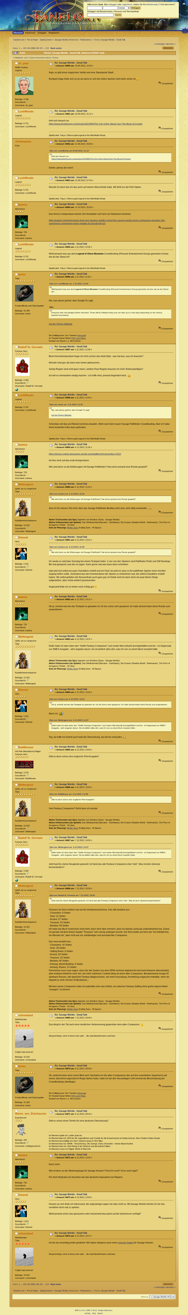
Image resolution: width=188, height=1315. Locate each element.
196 (37, 48)
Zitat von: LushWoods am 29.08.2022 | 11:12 (69, 151)
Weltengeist (25, 484)
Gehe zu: (145, 1297)
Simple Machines (105, 1310)
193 (24, 48)
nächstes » (171, 44)
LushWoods (26, 111)
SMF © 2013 (91, 1310)
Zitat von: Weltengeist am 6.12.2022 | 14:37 (68, 720)
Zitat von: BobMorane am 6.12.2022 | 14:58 (68, 794)
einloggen (113, 4)
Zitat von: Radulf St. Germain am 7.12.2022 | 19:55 (72, 895)
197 (41, 48)
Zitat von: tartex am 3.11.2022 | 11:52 (66, 404)
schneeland (25, 1015)
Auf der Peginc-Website (60, 324)
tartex (22, 274)
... (22, 48)
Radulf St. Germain (30, 347)
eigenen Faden (125, 1242)
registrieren (127, 4)
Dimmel (23, 537)
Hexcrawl (81, 335)
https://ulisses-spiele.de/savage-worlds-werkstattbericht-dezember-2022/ (85, 454)
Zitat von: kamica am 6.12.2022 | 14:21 (67, 699)
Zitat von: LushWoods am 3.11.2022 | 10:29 (68, 284)
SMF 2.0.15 (80, 1310)
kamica (22, 204)
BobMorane (25, 747)
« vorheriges (159, 44)
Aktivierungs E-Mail (155, 4)
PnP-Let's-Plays (78, 338)
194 (28, 48)
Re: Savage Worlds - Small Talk (71, 63)
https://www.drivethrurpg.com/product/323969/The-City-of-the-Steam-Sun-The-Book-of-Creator (95, 124)
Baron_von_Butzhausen (30, 1113)
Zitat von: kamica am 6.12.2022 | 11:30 (66, 494)
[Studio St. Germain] (16, 390)
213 (47, 48)
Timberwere (85, 40)
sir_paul (23, 63)
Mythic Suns (72, 528)
